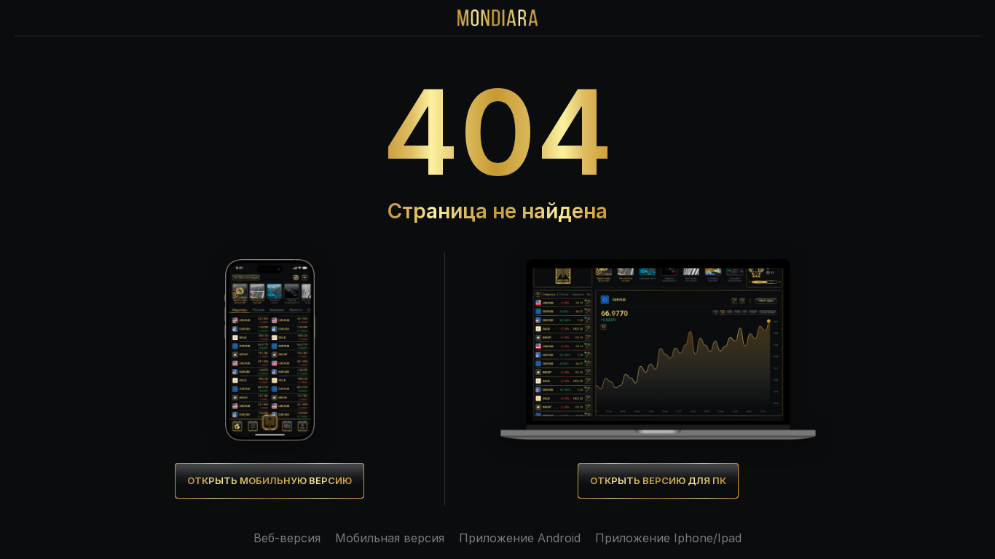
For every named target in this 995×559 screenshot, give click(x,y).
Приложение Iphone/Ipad (668, 537)
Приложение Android (520, 537)
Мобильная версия (389, 537)
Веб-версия (286, 537)
